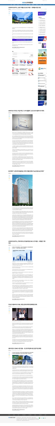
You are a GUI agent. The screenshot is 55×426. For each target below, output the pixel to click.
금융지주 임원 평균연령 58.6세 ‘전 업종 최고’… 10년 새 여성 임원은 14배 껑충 (15, 74)
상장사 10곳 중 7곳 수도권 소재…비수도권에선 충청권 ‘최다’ (30, 65)
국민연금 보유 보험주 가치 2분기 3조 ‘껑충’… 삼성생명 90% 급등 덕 (23, 73)
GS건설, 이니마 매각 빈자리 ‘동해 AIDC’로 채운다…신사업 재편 (43, 32)
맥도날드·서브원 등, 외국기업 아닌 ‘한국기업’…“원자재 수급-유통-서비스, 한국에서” (15, 65)
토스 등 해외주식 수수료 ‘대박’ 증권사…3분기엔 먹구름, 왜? (43, 29)
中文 (14, 0)
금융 (26, 4)
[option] (42, 45)
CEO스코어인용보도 (40, 73)
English (11, 0)
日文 (12, 0)
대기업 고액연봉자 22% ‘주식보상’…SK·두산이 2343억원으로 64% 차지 (22, 65)
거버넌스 (18, 4)
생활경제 (33, 4)
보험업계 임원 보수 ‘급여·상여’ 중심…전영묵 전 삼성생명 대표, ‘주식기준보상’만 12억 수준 (43, 27)
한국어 (9, 0)
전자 (21, 4)
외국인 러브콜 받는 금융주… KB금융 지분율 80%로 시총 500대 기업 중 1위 (24, 69)
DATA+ (40, 4)
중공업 (29, 4)
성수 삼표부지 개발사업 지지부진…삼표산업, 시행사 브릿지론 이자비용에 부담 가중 (43, 20)
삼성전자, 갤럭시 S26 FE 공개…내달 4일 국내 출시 (43, 34)
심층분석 (14, 4)
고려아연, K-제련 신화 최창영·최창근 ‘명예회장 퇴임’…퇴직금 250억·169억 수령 (43, 18)
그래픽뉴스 (37, 4)
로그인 (46, 0)
